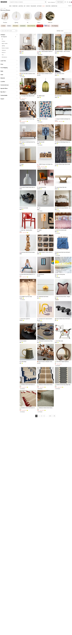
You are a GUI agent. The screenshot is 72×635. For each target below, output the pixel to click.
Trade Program (60, 1)
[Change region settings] (71, 2)
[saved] (67, 2)
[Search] (16, 31)
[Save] (35, 35)
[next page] (54, 415)
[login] (65, 2)
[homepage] (4, 2)
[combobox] (28, 2)
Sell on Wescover (51, 2)
